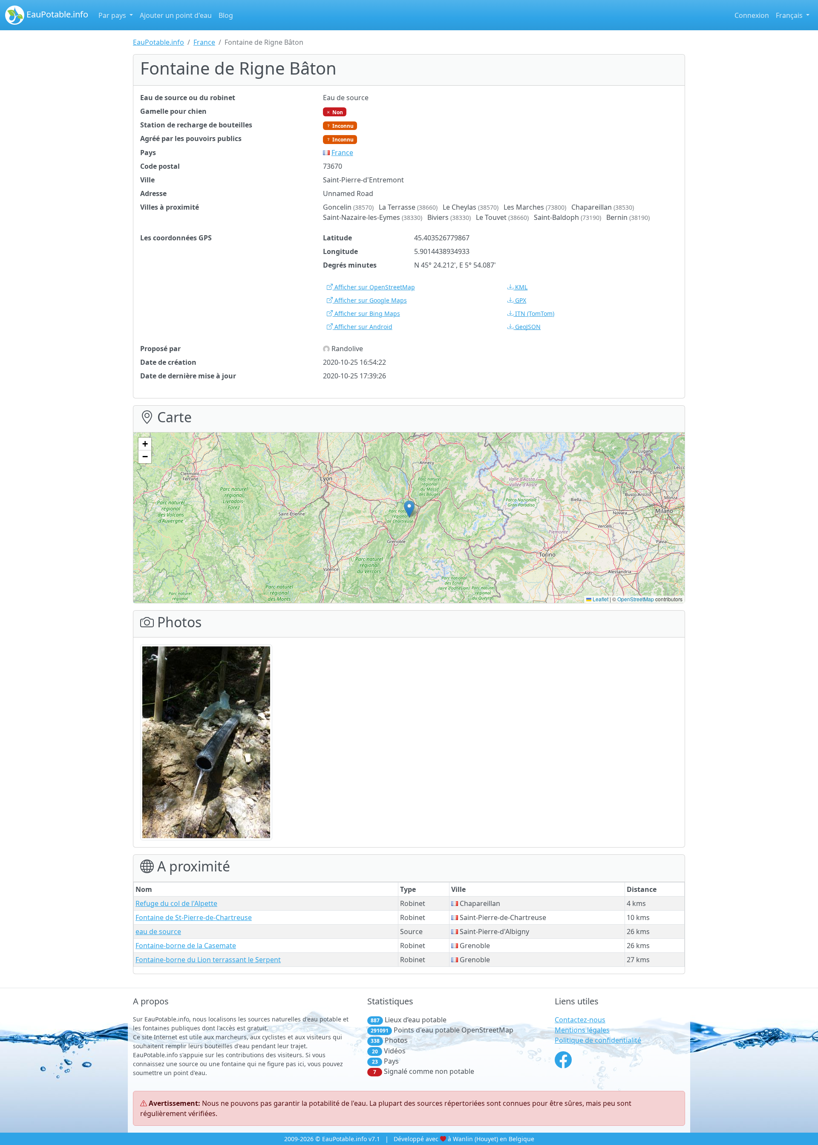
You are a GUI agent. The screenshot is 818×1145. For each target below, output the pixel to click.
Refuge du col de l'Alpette (176, 903)
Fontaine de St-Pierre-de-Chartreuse (193, 917)
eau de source (158, 931)
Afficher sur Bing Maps (366, 313)
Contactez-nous (580, 1019)
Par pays (113, 15)
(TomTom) (534, 313)
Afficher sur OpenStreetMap (374, 287)
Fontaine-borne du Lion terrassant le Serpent (208, 959)
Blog (226, 15)
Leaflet (599, 599)
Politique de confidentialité (598, 1040)
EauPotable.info (56, 14)
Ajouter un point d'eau (176, 15)
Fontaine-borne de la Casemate (185, 945)
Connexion (751, 15)
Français (790, 15)
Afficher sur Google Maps (370, 300)
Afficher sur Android (362, 327)
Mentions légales (582, 1030)
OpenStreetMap (635, 599)
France (204, 42)
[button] (409, 509)
